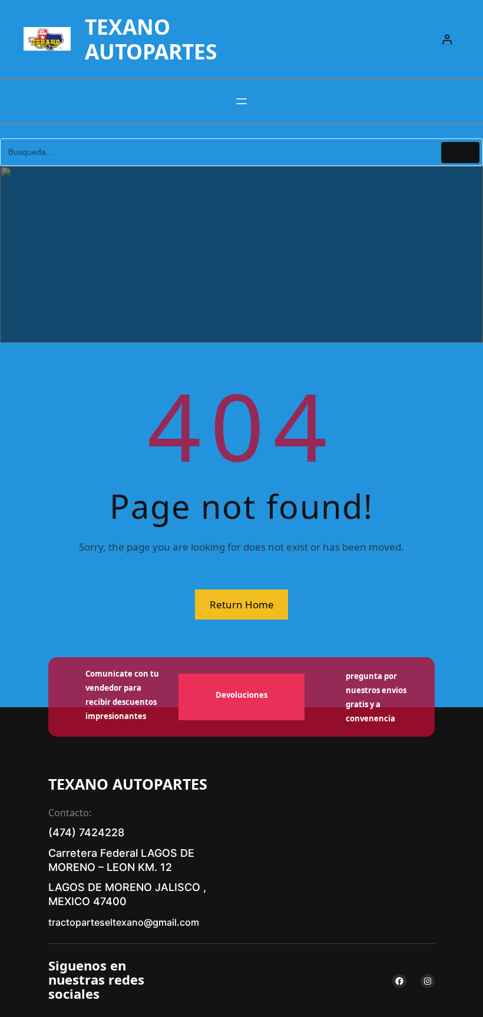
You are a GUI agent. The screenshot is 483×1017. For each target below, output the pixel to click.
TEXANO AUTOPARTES (151, 38)
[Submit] (460, 152)
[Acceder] (447, 39)
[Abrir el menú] (241, 101)
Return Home (242, 604)
